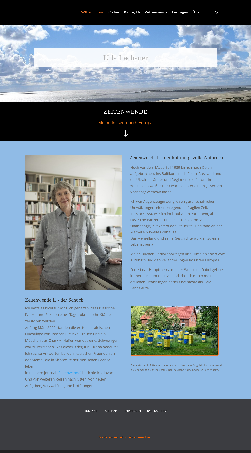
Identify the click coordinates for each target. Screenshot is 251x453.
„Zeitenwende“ (69, 372)
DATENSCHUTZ (157, 411)
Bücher (113, 12)
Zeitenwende (156, 12)
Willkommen (92, 12)
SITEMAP (111, 411)
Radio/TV (132, 12)
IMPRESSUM (133, 411)
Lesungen (180, 12)
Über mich (202, 12)
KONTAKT (90, 411)
